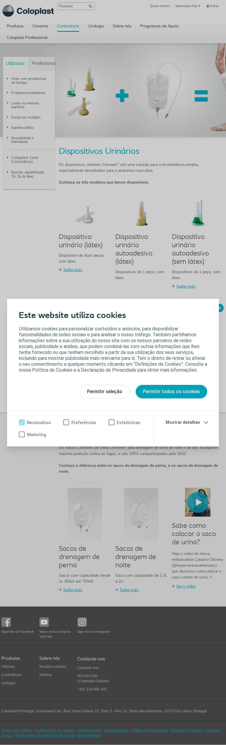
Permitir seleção (104, 391)
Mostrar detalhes (183, 422)
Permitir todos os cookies (171, 391)
